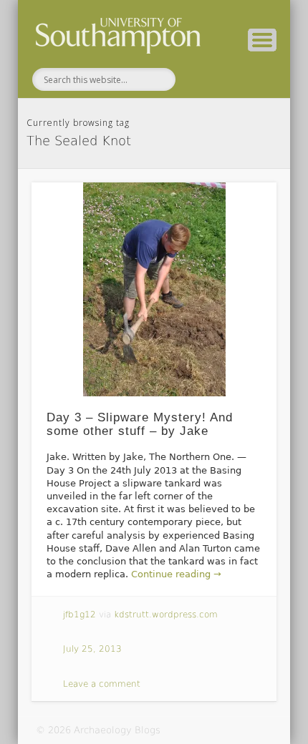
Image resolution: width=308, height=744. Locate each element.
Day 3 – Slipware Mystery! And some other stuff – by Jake (140, 424)
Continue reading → (176, 574)
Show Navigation (262, 40)
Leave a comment (101, 684)
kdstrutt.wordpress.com (166, 615)
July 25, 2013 (92, 649)
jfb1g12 (79, 615)
